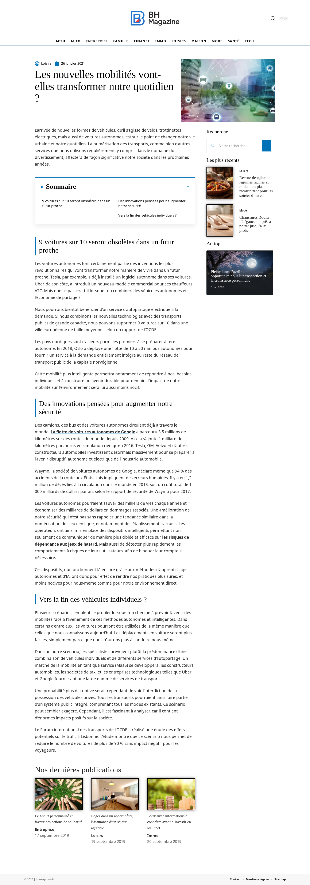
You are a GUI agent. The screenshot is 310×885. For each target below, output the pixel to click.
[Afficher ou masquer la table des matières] (132, 186)
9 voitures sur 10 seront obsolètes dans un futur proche (76, 203)
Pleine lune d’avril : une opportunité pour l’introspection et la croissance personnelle (238, 276)
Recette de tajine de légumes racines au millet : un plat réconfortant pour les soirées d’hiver (256, 186)
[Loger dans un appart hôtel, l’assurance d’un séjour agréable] (115, 794)
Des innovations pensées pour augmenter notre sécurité (152, 203)
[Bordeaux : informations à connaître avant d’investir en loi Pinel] (171, 794)
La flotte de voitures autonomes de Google (93, 432)
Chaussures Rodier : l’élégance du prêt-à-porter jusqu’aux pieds (255, 224)
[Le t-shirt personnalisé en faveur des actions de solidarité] (58, 794)
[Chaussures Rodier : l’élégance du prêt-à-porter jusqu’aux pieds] (220, 220)
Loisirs (97, 835)
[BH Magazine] (155, 18)
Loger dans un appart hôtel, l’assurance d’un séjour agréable (112, 822)
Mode (243, 210)
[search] (273, 18)
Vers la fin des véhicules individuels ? (147, 215)
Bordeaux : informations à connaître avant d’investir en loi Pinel (169, 822)
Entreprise (44, 829)
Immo (153, 835)
